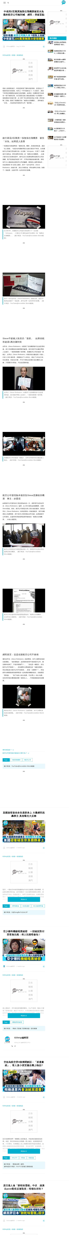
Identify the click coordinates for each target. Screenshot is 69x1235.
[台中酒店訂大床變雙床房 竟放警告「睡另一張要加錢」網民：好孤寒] (50, 138)
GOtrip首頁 (6, 55)
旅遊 (13, 55)
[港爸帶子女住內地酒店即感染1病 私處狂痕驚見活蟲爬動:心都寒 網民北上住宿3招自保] (50, 69)
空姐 (23, 1158)
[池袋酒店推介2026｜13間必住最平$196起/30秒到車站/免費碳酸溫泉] (50, 51)
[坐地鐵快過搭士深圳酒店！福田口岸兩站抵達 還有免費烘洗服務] (50, 94)
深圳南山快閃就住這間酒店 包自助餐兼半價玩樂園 (60, 45)
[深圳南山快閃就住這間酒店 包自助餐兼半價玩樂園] (50, 42)
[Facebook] (15, 1046)
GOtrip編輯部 (10, 46)
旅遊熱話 (20, 55)
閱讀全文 (24, 899)
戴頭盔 (31, 1158)
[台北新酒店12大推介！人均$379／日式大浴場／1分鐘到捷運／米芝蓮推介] (50, 128)
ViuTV (15, 1158)
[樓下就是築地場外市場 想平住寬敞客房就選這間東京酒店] (50, 77)
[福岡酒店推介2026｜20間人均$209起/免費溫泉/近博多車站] (50, 85)
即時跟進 (16, 906)
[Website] (12, 1046)
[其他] (43, 47)
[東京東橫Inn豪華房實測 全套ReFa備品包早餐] (50, 59)
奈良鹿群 (26, 906)
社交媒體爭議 (38, 906)
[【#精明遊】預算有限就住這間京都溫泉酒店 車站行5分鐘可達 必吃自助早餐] (50, 120)
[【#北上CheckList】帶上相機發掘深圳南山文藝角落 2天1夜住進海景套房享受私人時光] (50, 111)
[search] (8, 2)
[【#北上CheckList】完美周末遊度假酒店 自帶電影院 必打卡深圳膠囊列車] (50, 103)
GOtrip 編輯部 (10, 1097)
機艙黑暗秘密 (17, 1022)
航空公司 (28, 760)
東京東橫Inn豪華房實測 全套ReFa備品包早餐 (60, 62)
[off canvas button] (5, 3)
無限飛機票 (16, 760)
